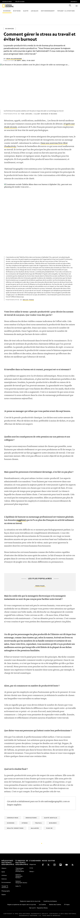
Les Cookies (42, 904)
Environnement (48, 10)
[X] (49, 865)
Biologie (53, 823)
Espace (4, 894)
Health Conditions (15, 828)
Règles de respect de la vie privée (30, 901)
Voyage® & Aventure (66, 10)
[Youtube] (67, 865)
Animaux (35, 10)
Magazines (7, 1)
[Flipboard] (61, 865)
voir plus (40, 586)
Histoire (17, 10)
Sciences (7, 10)
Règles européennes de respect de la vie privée (21, 904)
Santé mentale (50, 817)
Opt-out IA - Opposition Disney (38, 908)
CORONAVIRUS (12, 817)
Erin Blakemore (14, 58)
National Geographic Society (21, 881)
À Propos (66, 904)
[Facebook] (43, 865)
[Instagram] (55, 865)
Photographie (6, 891)
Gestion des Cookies (55, 904)
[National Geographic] (3, 5)
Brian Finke (28, 300)
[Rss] (73, 865)
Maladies (35, 828)
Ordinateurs (31, 817)
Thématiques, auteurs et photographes (20, 869)
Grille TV (18, 886)
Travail (38, 823)
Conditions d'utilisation (50, 901)
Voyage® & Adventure (5, 886)
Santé (25, 10)
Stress (25, 823)
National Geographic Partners (19, 876)
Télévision (20, 1)
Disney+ (74, 1)
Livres (31, 868)
